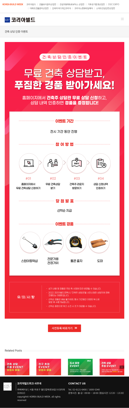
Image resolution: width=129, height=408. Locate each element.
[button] (7, 367)
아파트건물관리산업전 (39, 8)
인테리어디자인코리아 (61, 8)
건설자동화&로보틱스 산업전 (72, 4)
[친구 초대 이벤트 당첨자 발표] (48, 360)
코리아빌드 (31, 4)
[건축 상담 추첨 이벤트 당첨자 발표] (17, 360)
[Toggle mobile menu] (122, 19)
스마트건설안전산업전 (105, 8)
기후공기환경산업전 (96, 4)
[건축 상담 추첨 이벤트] (112, 360)
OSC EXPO (113, 4)
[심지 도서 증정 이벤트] (80, 360)
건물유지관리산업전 (47, 4)
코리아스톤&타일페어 (83, 8)
